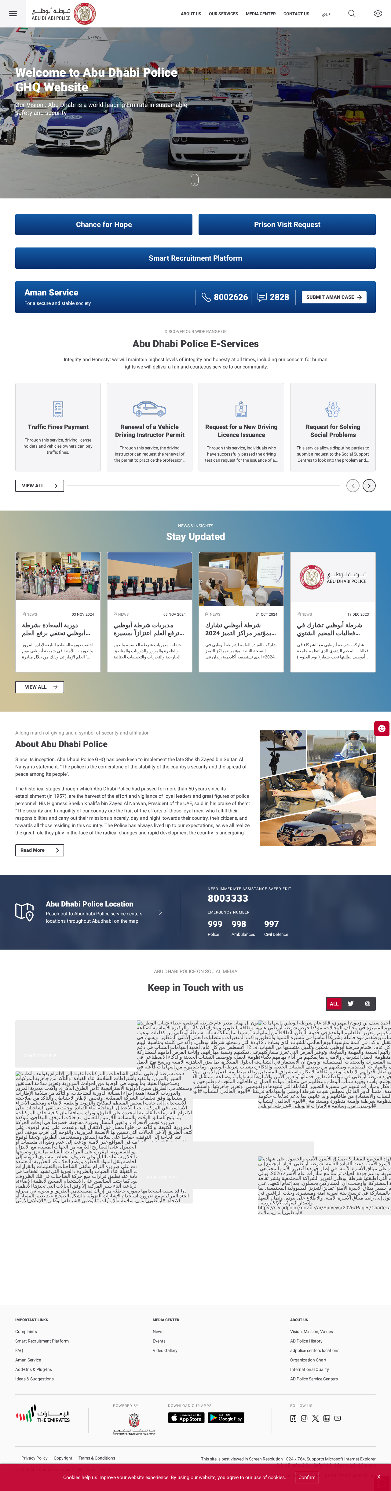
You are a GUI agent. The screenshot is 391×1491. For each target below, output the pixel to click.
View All (33, 485)
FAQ (19, 1350)
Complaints (26, 1331)
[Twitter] (351, 1004)
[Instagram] (367, 1004)
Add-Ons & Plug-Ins (33, 1369)
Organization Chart (308, 1359)
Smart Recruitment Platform (195, 258)
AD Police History (306, 1341)
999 (215, 924)
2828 (279, 297)
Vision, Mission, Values (311, 1331)
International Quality (309, 1369)
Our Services (223, 13)
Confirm (307, 1477)
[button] (381, 728)
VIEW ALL (36, 687)
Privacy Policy (34, 1458)
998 (239, 924)
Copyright (63, 1458)
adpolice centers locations (314, 1350)
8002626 (231, 297)
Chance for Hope (104, 224)
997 (271, 924)
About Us (191, 13)
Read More (32, 850)
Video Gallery (165, 1350)
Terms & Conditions (97, 1458)
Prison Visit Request (287, 224)
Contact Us (296, 13)
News (158, 1331)
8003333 (228, 898)
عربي (326, 14)
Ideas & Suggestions (34, 1378)
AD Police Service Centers (314, 1378)
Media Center (261, 13)
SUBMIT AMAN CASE (330, 297)
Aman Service (28, 1359)
